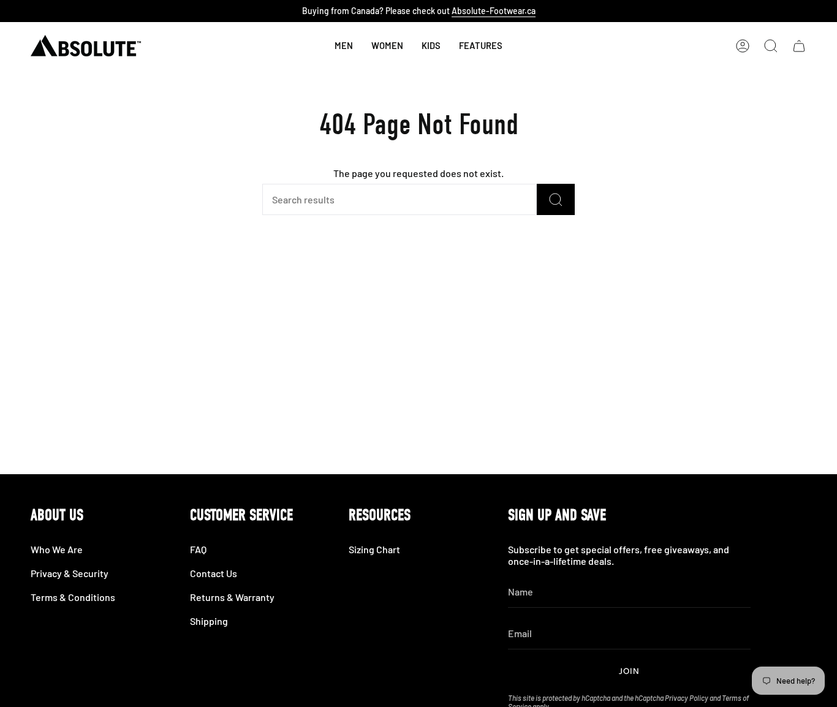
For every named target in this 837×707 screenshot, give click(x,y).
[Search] (556, 199)
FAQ (198, 549)
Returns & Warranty (232, 597)
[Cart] (799, 46)
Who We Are (57, 549)
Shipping (209, 621)
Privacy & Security (69, 573)
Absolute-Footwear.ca (494, 11)
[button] (431, 46)
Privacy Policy (686, 698)
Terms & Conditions (73, 597)
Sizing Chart (374, 549)
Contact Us (213, 573)
